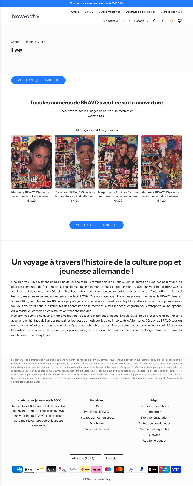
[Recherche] (155, 21)
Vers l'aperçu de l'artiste (38, 80)
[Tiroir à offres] (171, 21)
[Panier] (180, 21)
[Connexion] (163, 21)
